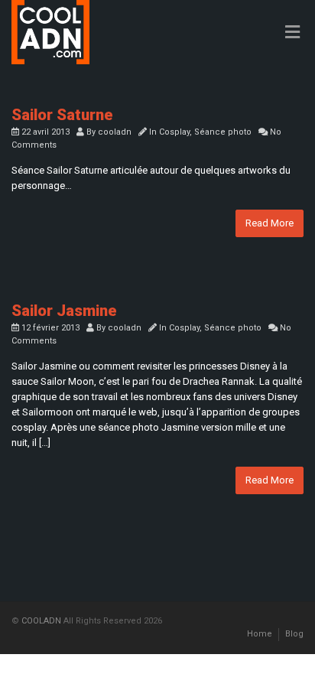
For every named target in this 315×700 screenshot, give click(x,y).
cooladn (115, 132)
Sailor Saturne (62, 115)
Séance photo (223, 132)
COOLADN (41, 621)
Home (259, 634)
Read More (269, 223)
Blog (294, 634)
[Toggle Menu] (292, 33)
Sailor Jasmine (64, 310)
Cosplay (174, 132)
